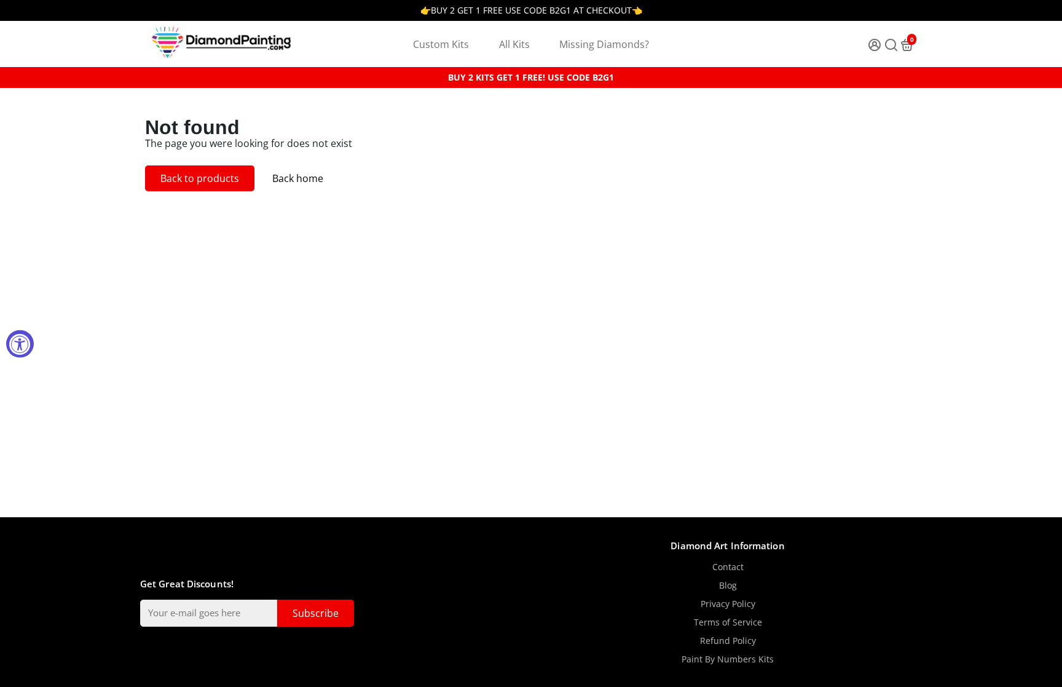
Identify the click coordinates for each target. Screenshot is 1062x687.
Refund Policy (728, 640)
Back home (297, 178)
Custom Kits (441, 44)
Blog (728, 585)
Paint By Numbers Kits (728, 659)
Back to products (199, 178)
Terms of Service (728, 622)
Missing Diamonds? (604, 44)
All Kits (514, 44)
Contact (728, 567)
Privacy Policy (728, 604)
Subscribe (316, 613)
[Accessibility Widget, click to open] (20, 343)
